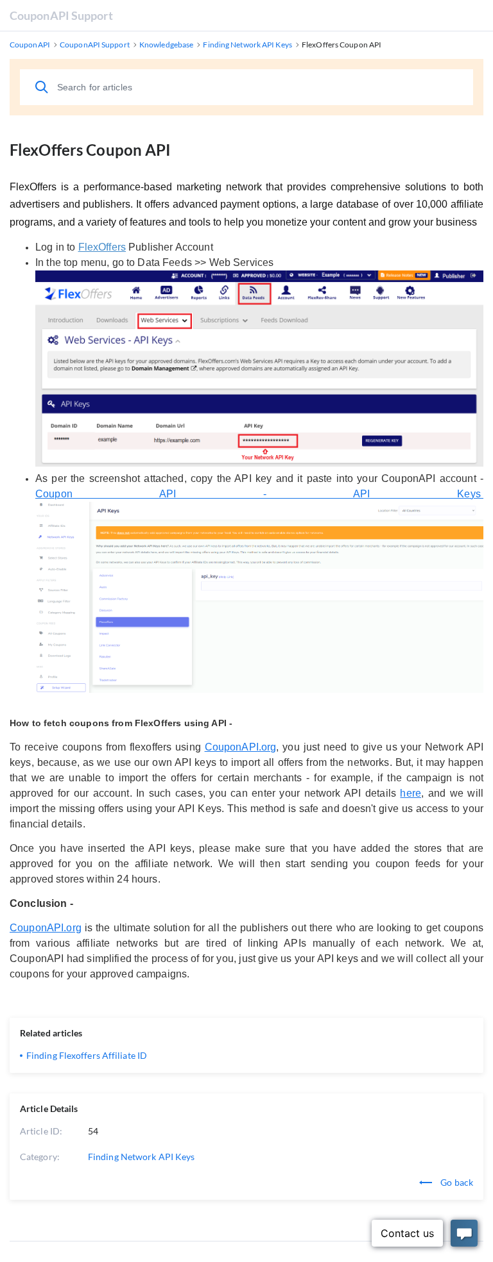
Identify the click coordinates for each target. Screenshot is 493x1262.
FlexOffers (102, 247)
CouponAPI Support (61, 15)
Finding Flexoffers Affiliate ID (86, 1055)
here (410, 793)
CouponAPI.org (241, 747)
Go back (455, 1182)
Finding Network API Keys (141, 1156)
